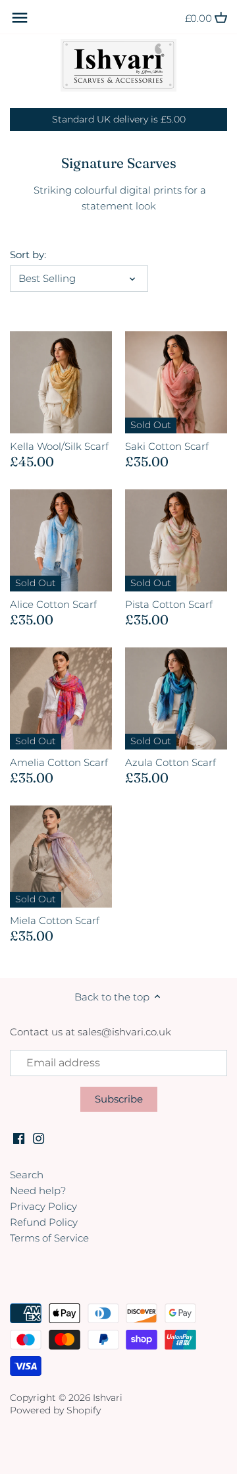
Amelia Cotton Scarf (59, 762)
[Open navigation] (20, 18)
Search (26, 1174)
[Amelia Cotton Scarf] (61, 698)
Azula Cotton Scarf (170, 762)
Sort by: (28, 255)
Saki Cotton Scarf (167, 446)
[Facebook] (18, 1138)
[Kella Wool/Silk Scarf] (61, 382)
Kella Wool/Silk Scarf (59, 446)
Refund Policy (44, 1222)
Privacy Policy (43, 1206)
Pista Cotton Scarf (169, 604)
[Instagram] (38, 1138)
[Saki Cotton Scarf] (176, 382)
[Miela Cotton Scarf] (61, 856)
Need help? (38, 1190)
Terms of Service (49, 1238)
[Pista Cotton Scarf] (176, 540)
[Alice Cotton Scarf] (61, 540)
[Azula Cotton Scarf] (176, 698)
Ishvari (107, 1397)
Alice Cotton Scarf (53, 604)
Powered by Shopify (55, 1410)
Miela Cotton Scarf (54, 920)
